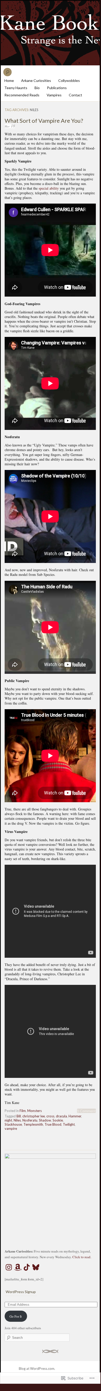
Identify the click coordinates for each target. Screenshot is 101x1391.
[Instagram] (9, 1267)
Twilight (69, 1124)
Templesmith (33, 1124)
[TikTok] (27, 1267)
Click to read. (81, 1257)
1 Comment (86, 1111)
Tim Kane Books (50, 33)
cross (50, 1116)
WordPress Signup (21, 1291)
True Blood (53, 1124)
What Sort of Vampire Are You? (44, 120)
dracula (61, 1116)
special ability (49, 188)
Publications (57, 88)
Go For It (16, 1316)
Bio (37, 88)
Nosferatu (29, 1120)
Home (9, 80)
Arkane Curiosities (36, 80)
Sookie (58, 1120)
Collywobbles (69, 80)
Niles (17, 1120)
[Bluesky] (36, 1267)
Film (23, 1111)
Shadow (45, 1120)
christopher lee (33, 1116)
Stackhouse (13, 1124)
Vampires (54, 95)
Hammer (75, 1116)
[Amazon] (18, 1267)
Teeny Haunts (15, 88)
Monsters (34, 1111)
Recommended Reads (21, 95)
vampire (11, 1128)
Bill (18, 1116)
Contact (75, 95)
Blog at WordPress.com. (37, 1368)
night (8, 1120)
